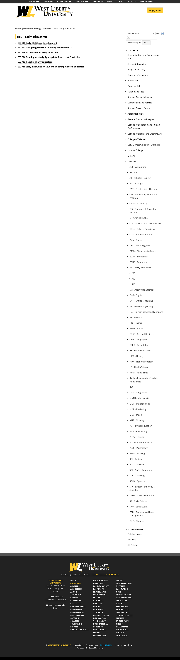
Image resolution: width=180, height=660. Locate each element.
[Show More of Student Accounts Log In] (125, 97)
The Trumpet (122, 630)
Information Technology (99, 619)
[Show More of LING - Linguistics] (127, 392)
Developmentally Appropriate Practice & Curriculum (49, 57)
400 (133, 284)
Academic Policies (136, 113)
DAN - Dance (136, 240)
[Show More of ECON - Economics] (127, 256)
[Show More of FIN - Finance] (127, 323)
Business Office (78, 606)
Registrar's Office (121, 602)
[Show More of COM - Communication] (127, 234)
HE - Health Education (140, 350)
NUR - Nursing (137, 420)
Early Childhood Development (37, 43)
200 (133, 273)
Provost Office (123, 595)
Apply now (155, 10)
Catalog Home (135, 534)
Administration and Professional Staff (143, 57)
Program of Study (136, 69)
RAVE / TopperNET (124, 598)
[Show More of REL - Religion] (127, 459)
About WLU (75, 583)
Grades (96, 606)
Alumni (73, 592)
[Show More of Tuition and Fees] (125, 91)
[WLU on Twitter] (118, 645)
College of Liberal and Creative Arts (145, 133)
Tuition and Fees (136, 91)
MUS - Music (136, 414)
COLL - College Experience (142, 229)
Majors (119, 580)
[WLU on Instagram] (121, 645)
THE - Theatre (137, 521)
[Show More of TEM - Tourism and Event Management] (127, 512)
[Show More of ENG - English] (127, 295)
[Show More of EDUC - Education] (127, 262)
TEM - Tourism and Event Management (142, 514)
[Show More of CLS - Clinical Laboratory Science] (127, 223)
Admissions (133, 80)
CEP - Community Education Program (143, 196)
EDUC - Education (138, 262)
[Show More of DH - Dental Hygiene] (127, 245)
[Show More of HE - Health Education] (127, 350)
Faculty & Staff (101, 586)
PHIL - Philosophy (138, 431)
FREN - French (136, 328)
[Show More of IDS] (127, 387)
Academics (75, 586)
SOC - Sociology (137, 475)
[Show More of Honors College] (125, 150)
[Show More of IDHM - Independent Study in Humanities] (127, 378)
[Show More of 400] (129, 284)
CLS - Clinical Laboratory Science (145, 223)
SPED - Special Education (142, 495)
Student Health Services (124, 616)
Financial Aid (134, 86)
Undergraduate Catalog (28, 28)
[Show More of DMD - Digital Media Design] (127, 251)
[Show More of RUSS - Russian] (127, 464)
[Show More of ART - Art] (127, 172)
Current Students (79, 630)
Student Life (122, 621)
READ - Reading (137, 453)
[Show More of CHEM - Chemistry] (127, 203)
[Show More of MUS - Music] (127, 415)
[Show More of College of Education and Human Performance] (125, 124)
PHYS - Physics (137, 437)
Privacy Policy (78, 645)
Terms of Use (92, 645)
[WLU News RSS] (131, 645)
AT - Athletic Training (140, 177)
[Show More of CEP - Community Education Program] (127, 194)
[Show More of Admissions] (125, 80)
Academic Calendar (137, 64)
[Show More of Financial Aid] (125, 86)
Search (146, 43)
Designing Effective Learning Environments (45, 47)
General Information (138, 75)
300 (133, 278)
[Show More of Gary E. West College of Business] (125, 144)
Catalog (74, 618)
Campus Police (77, 612)
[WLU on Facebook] (115, 645)
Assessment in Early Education (38, 52)
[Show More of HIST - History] (127, 356)
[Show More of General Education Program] (125, 119)
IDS (131, 387)
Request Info (122, 606)
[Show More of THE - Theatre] (127, 521)
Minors (131, 155)
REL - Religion (136, 459)
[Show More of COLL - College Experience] (127, 229)
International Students (100, 625)
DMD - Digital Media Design (143, 251)
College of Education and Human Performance (144, 126)
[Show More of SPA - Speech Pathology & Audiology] (127, 486)
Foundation (99, 595)
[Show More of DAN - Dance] (127, 240)
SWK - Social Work (138, 506)
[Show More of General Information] (125, 75)
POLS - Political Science (141, 442)
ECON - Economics (139, 256)
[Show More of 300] (129, 278)
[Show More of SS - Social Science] (127, 501)
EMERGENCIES (106, 645)
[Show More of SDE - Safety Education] (127, 470)
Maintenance (99, 635)
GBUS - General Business (142, 334)
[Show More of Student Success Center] (125, 108)
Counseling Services (76, 625)
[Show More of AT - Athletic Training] (127, 178)
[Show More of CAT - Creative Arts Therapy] (127, 189)
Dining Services (100, 580)
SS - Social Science (138, 501)
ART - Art (134, 172)
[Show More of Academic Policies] (125, 113)
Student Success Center (139, 108)
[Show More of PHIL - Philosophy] (127, 431)
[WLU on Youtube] (125, 645)
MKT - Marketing (138, 409)
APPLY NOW (75, 595)
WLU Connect (128, 645)
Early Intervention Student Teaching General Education (51, 66)
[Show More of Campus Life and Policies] (125, 102)
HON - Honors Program (141, 361)
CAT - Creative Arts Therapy (143, 189)
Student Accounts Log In (140, 97)
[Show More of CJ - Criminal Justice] (127, 218)
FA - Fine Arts (136, 317)
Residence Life (122, 609)
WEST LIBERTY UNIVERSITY (59, 645)
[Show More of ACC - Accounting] (127, 167)
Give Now (97, 603)
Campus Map (76, 609)
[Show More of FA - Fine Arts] (127, 317)
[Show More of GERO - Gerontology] (127, 345)
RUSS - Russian (137, 464)
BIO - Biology (136, 183)
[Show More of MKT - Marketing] (127, 409)
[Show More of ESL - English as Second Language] (127, 312)
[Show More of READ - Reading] (127, 453)
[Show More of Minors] (125, 155)
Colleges (74, 621)
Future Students (98, 599)
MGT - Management (140, 403)
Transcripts (122, 627)
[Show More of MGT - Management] (127, 403)
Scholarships (123, 612)
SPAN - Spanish (137, 481)
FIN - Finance (136, 322)
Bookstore (75, 603)
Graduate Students (98, 610)
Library (97, 632)
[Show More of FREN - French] (127, 328)
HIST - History (136, 356)
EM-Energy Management (142, 289)
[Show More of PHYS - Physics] (127, 437)
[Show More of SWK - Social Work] (127, 506)
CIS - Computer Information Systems (143, 211)
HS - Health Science (139, 367)
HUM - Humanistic (139, 372)
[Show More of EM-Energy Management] (127, 289)
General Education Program (141, 119)
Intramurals (99, 630)
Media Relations (124, 583)
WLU (89, 567)
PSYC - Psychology (139, 447)
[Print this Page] (163, 34)
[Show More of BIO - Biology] (127, 183)
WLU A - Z (74, 580)
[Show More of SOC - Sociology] (127, 475)
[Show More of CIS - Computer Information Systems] (127, 209)
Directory (98, 583)
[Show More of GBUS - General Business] (127, 334)
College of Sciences (137, 139)
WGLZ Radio (122, 635)
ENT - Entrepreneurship (142, 300)
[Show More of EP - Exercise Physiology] (127, 306)
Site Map (132, 539)
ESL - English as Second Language (146, 311)
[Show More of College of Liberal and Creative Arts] (125, 133)
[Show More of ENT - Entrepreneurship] (127, 300)
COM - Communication (141, 234)
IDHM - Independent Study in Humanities (144, 380)
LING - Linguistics (138, 392)
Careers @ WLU (77, 615)
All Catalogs (133, 545)
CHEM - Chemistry (138, 203)
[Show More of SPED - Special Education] (127, 495)
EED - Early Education (140, 267)
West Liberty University (44, 12)
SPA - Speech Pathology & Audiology (142, 488)
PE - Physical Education (141, 425)
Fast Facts (98, 589)
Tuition (120, 632)
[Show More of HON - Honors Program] (127, 361)
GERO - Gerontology (139, 345)
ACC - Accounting (138, 166)
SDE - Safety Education (141, 470)
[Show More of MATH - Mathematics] (127, 398)
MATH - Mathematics (140, 398)
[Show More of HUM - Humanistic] (127, 372)
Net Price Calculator (122, 587)
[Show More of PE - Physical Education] (127, 425)
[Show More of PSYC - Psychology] (127, 448)
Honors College (135, 150)
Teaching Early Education (35, 61)
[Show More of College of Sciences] (125, 139)
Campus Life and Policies (140, 102)
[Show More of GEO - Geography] (127, 339)
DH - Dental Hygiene (140, 245)
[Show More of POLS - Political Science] (127, 442)
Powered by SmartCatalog (90, 648)
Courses (47, 28)
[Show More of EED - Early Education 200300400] (127, 267)
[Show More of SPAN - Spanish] (127, 481)
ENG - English (136, 295)
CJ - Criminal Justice (139, 217)
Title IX (119, 624)
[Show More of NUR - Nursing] (127, 420)
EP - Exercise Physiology (141, 306)
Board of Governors (75, 599)
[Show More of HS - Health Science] (127, 367)
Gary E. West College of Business (144, 144)
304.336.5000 (57, 597)
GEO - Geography (138, 339)
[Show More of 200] (129, 273)
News (118, 592)
